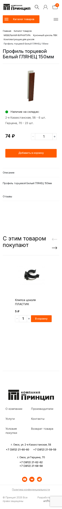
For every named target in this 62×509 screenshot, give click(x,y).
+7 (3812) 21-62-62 (31, 462)
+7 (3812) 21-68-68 (31, 465)
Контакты (37, 418)
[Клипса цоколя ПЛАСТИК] (31, 275)
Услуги (10, 418)
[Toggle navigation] (55, 19)
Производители (42, 408)
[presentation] (53, 239)
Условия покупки (11, 431)
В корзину (41, 318)
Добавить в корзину (31, 152)
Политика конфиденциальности (31, 489)
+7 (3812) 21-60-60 (17, 449)
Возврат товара (42, 428)
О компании (14, 408)
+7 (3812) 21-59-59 (44, 449)
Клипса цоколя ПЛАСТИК (25, 302)
